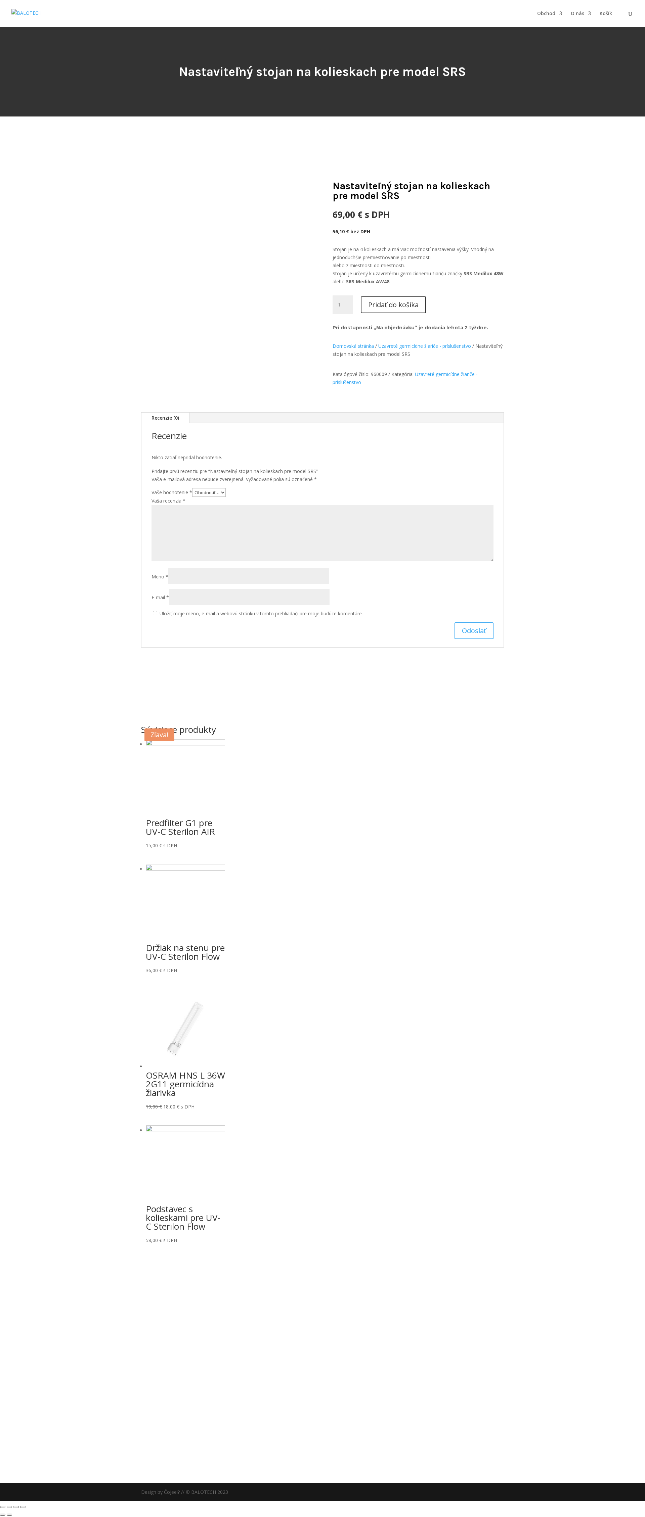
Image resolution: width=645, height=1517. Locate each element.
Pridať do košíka (393, 304)
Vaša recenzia (168, 500)
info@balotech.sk (166, 1432)
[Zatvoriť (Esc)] (2, 1507)
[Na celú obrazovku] (16, 1507)
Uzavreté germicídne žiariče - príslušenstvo (424, 346)
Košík (606, 13)
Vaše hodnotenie (172, 492)
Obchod (546, 13)
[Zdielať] (9, 1507)
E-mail (160, 597)
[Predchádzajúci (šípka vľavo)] (2, 1515)
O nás (577, 13)
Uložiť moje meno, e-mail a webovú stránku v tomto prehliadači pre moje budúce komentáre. (261, 613)
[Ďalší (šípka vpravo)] (9, 1515)
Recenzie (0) (165, 418)
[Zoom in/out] (23, 1507)
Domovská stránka (353, 346)
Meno (160, 576)
